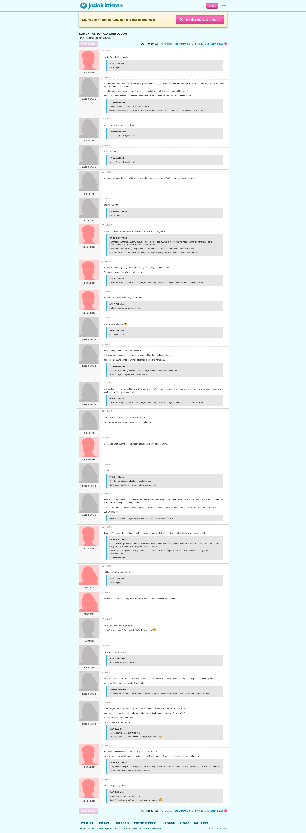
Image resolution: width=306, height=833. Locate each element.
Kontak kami (201, 822)
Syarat (118, 828)
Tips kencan (168, 822)
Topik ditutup (88, 43)
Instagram (156, 828)
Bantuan (184, 822)
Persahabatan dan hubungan (99, 37)
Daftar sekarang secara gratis (200, 19)
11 (194, 43)
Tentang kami (86, 822)
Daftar (223, 5)
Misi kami (104, 822)
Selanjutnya (216, 43)
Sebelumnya (181, 43)
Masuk (212, 5)
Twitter (146, 828)
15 (208, 43)
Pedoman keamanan (145, 822)
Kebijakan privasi (104, 828)
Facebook (136, 828)
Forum (81, 37)
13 (202, 43)
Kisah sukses (121, 822)
